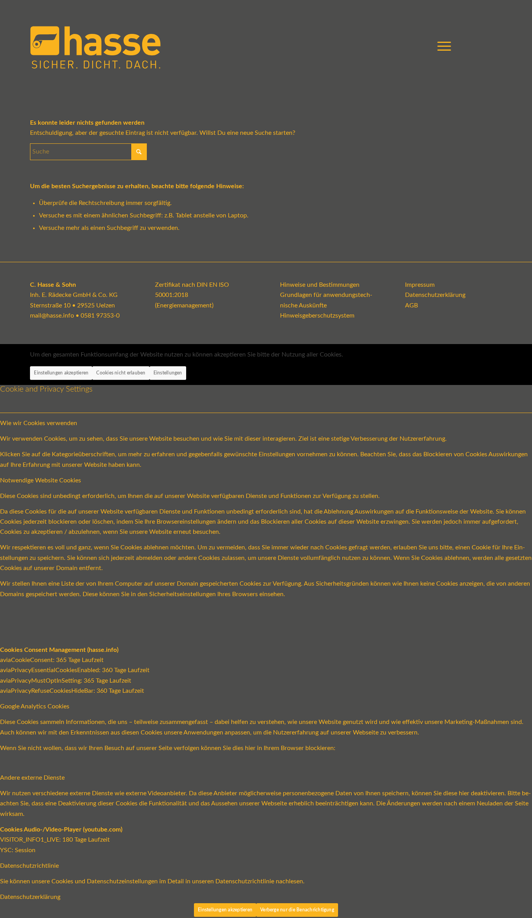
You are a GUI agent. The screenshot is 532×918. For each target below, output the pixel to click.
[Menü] (441, 47)
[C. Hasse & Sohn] (95, 47)
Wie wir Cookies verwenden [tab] (38, 423)
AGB (411, 305)
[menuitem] (441, 47)
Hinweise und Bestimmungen (319, 285)
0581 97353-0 (100, 315)
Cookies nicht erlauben (120, 373)
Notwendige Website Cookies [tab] (40, 480)
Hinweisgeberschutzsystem (317, 315)
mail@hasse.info (52, 315)
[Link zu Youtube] (473, 46)
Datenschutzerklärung (435, 295)
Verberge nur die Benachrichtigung (297, 909)
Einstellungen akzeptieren (61, 373)
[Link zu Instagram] (484, 46)
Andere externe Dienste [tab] (32, 778)
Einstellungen (167, 373)
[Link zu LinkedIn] (496, 46)
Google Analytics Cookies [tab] (34, 706)
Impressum (420, 285)
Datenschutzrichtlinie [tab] (29, 866)
